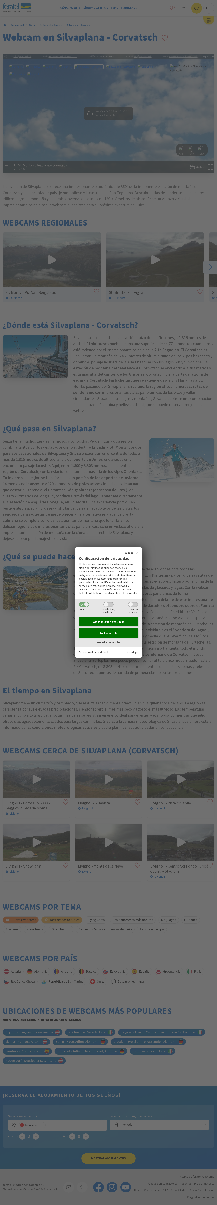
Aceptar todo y (108, 622)
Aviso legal (132, 652)
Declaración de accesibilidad (93, 652)
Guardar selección (108, 642)
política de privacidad (125, 593)
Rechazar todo (109, 633)
